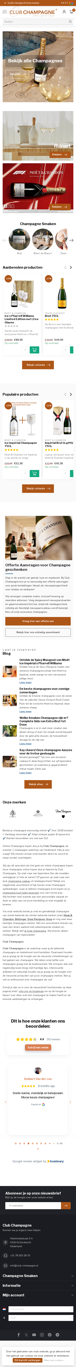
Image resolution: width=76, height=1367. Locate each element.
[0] (71, 11)
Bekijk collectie (36, 365)
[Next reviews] (70, 1102)
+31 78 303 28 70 (20, 1255)
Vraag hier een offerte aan (38, 621)
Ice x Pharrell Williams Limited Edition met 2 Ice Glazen (22, 319)
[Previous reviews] (5, 1102)
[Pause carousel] (38, 1149)
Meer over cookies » (54, 1360)
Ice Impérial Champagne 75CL (21, 444)
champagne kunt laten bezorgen (21, 893)
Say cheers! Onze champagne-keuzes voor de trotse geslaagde (45, 751)
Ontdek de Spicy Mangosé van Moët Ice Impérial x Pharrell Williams (44, 661)
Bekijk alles (36, 784)
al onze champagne (35, 931)
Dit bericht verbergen (27, 1360)
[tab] (16, 1143)
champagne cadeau (19, 881)
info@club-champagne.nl (24, 1265)
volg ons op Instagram (31, 991)
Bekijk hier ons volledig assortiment (38, 632)
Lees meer (25, 682)
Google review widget (27, 1161)
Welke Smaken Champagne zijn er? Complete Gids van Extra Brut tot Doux (43, 721)
